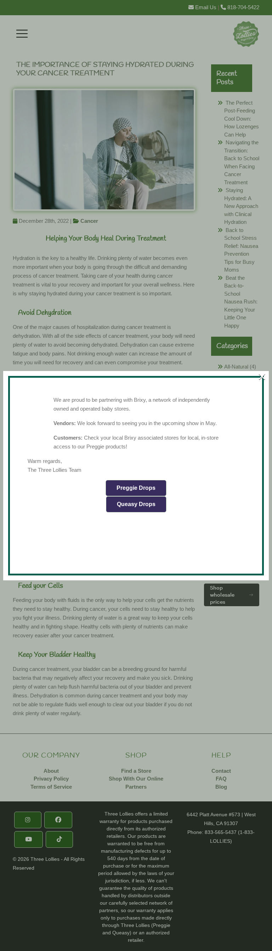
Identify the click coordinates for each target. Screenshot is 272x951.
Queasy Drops (136, 504)
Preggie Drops (136, 488)
